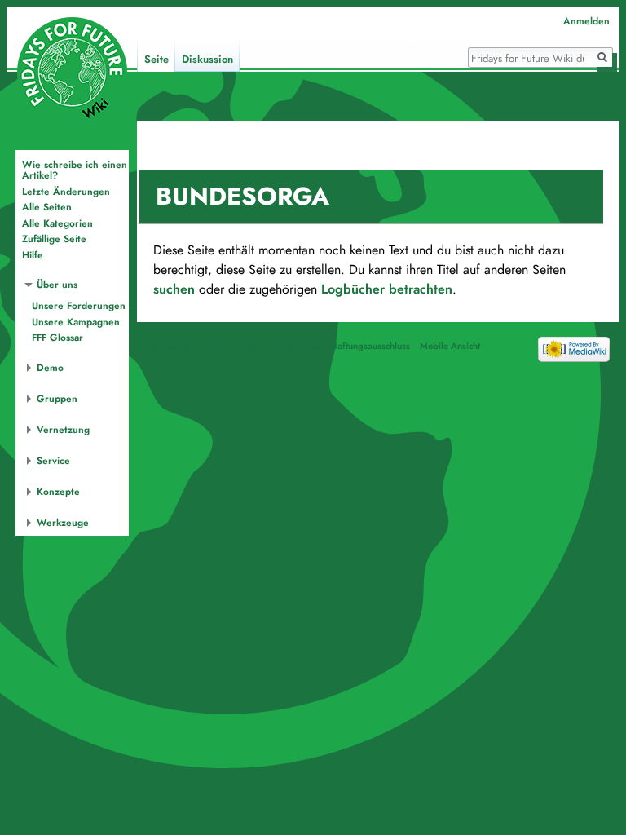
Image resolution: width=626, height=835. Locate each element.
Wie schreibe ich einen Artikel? (74, 170)
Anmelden (586, 21)
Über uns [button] (57, 284)
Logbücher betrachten (386, 289)
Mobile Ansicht (450, 345)
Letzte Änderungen (66, 191)
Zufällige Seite (54, 238)
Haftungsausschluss (370, 345)
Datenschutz (171, 345)
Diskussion (207, 59)
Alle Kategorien (57, 223)
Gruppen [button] (57, 398)
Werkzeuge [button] (63, 522)
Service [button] (53, 460)
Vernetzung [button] (63, 429)
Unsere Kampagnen (76, 322)
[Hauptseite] (72, 72)
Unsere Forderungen (79, 305)
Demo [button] (50, 367)
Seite (156, 59)
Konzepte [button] (58, 491)
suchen (174, 289)
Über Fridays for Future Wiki (263, 345)
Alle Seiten (47, 207)
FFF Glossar (57, 337)
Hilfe (32, 255)
